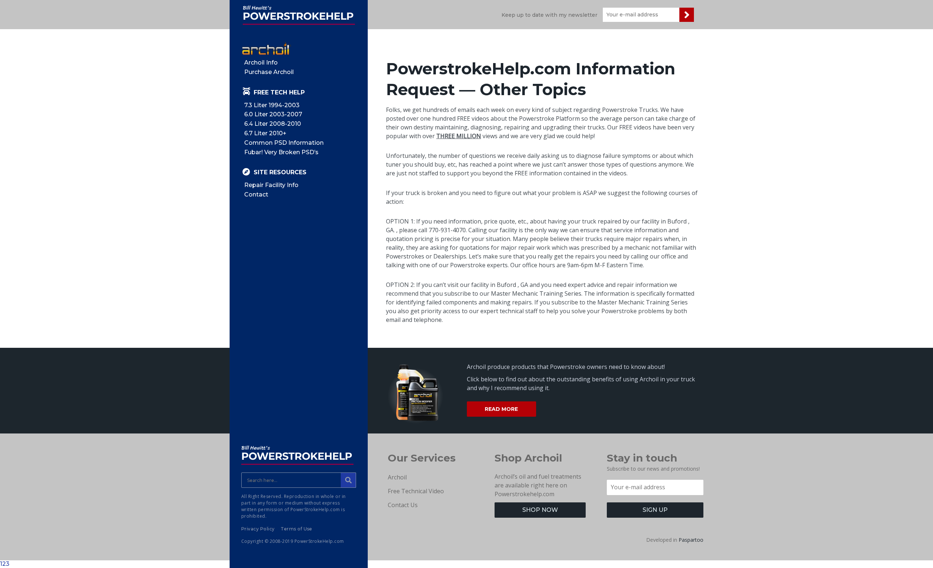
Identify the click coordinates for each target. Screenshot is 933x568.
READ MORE (501, 409)
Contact (256, 194)
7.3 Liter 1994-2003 (272, 105)
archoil (266, 48)
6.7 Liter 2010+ (265, 133)
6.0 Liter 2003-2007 (273, 114)
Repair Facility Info (271, 185)
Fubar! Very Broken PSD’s (281, 152)
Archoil (397, 477)
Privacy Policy (258, 529)
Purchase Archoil (269, 72)
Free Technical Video (416, 491)
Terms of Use (296, 529)
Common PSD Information (284, 142)
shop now (540, 509)
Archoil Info (261, 62)
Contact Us (403, 505)
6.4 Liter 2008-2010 (272, 123)
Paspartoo (691, 539)
